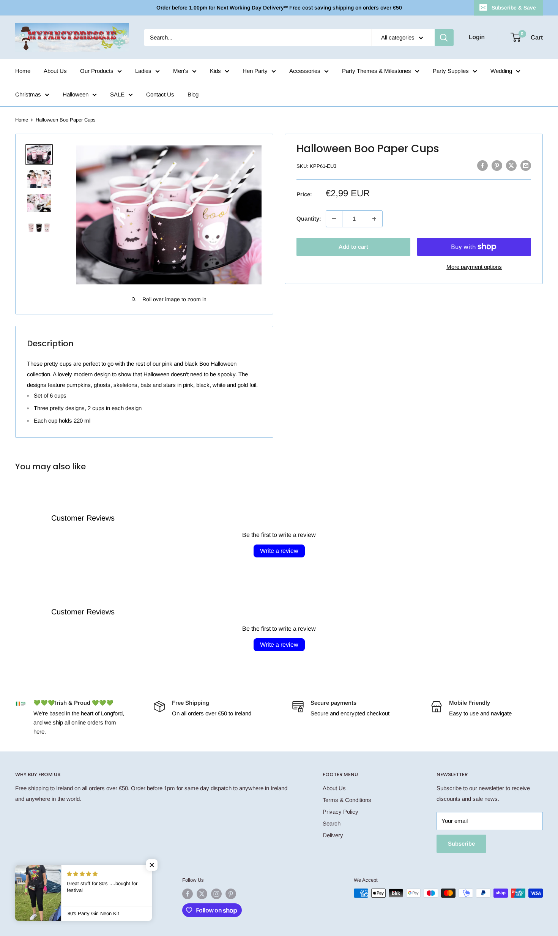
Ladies (143, 71)
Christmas (28, 94)
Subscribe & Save (514, 8)
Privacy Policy (340, 811)
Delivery (333, 835)
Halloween (75, 94)
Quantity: (308, 218)
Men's (180, 71)
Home (22, 71)
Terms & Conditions (347, 800)
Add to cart (353, 246)
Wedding (501, 71)
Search (331, 823)
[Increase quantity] (374, 219)
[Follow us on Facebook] (187, 894)
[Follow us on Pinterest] (230, 894)
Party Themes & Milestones (376, 71)
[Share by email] (525, 165)
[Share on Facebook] (482, 165)
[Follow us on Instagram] (216, 894)
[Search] (444, 37)
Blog (193, 94)
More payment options (474, 267)
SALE (117, 94)
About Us (55, 71)
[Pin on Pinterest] (497, 165)
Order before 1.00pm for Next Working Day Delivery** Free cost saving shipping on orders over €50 (279, 8)
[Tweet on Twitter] (511, 165)
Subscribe (461, 843)
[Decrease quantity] (334, 219)
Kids (215, 71)
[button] (152, 865)
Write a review (279, 551)
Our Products (96, 71)
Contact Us (160, 94)
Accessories (304, 71)
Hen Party (255, 71)
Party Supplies (451, 71)
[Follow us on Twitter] (202, 894)
